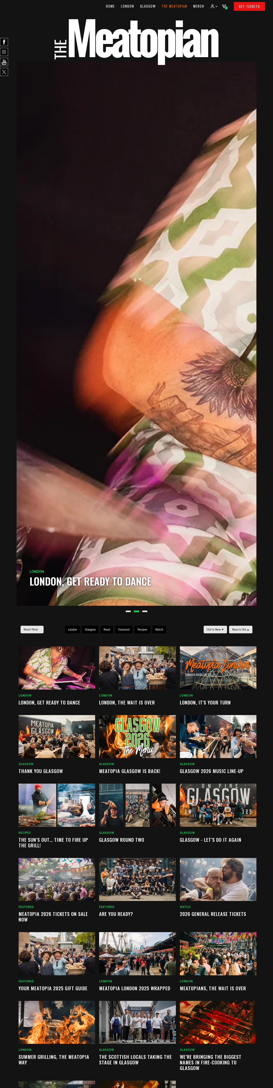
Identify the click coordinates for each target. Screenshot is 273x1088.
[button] (214, 6)
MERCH (198, 6)
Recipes (142, 629)
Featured (124, 629)
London (72, 629)
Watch (159, 629)
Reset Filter (31, 629)
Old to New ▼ (215, 629)
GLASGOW (148, 6)
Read (107, 629)
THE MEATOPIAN (174, 6)
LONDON (127, 6)
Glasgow (90, 629)
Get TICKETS (249, 6)
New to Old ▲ (240, 629)
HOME (110, 6)
